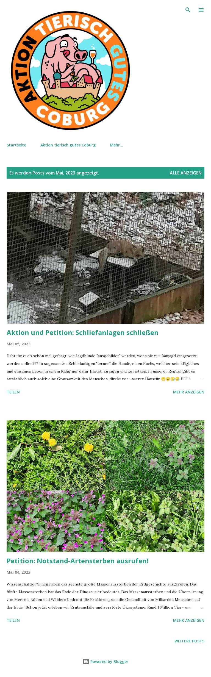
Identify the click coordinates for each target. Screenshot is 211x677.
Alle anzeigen (186, 173)
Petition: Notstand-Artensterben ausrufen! (77, 560)
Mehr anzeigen (188, 392)
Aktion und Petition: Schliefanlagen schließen (83, 332)
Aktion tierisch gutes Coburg (68, 145)
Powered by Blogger (108, 661)
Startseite (16, 145)
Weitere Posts (189, 640)
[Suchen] (188, 10)
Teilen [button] (13, 392)
